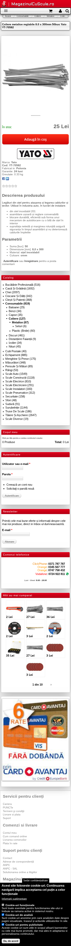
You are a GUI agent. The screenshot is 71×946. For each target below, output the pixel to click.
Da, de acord (10, 941)
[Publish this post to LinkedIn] (7, 179)
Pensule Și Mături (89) (19, 366)
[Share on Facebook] (3, 179)
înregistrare (31, 261)
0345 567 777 (56, 567)
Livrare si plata (11, 814)
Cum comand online (15, 836)
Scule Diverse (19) (16, 418)
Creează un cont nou (19, 484)
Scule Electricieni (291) (19, 385)
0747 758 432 (56, 570)
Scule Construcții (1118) (20, 377)
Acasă (8, 16)
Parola (7, 474)
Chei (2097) (12, 292)
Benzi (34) (15, 311)
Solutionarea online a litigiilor (20, 872)
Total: (58, 442)
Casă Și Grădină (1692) (19, 288)
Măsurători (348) (15, 362)
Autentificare (10, 261)
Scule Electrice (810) (18, 381)
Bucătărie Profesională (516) (22, 284)
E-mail (7, 530)
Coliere (37, 16)
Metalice (50, 16)
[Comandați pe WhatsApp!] (67, 574)
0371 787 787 (56, 563)
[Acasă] (4, 4)
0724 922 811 (56, 574)
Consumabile (23, 16)
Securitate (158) (15, 396)
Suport (7, 818)
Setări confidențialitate (35, 880)
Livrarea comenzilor (15, 839)
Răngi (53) (11, 370)
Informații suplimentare (14, 898)
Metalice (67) (20, 322)
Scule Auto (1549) (16, 373)
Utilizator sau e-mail (16, 463)
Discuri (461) (17, 335)
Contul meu (10, 832)
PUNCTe (8, 807)
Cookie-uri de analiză (19, 914)
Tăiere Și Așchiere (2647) (21, 415)
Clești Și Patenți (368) (18, 299)
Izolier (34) (15, 342)
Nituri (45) (15, 346)
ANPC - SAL (10, 868)
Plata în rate (10, 843)
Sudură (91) (12, 404)
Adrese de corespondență (18, 861)
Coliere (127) (17, 318)
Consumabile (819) (17, 303)
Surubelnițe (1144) (16, 407)
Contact (7, 858)
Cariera (7, 803)
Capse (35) (16, 314)
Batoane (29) (17, 307)
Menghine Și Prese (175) (20, 358)
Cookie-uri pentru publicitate (24, 924)
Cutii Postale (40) (16, 351)
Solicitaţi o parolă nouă (20, 488)
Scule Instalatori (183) (18, 388)
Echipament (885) (16, 355)
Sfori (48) (11, 400)
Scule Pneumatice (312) (20, 392)
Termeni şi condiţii (13, 811)
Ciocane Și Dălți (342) (18, 296)
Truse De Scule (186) (18, 411)
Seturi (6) (21, 326)
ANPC (6, 864)
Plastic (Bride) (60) (23, 330)
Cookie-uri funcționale (19, 905)
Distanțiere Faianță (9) (22, 339)
